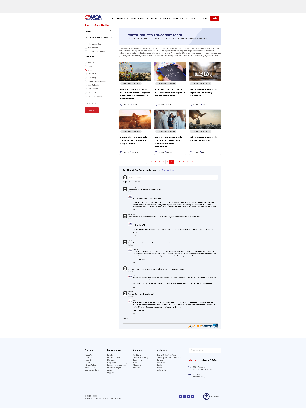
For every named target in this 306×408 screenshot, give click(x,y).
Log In (204, 18)
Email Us (196, 374)
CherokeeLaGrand (133, 188)
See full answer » (211, 207)
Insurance (161, 360)
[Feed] (192, 396)
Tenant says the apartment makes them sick (144, 190)
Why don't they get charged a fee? (141, 294)
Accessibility (215, 396)
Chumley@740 (132, 214)
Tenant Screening (94, 96)
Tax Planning (92, 89)
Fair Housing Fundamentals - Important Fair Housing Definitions (204, 92)
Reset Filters (90, 103)
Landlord (110, 355)
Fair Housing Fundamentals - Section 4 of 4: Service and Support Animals (134, 140)
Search (92, 110)
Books (159, 365)
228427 (130, 292)
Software (161, 362)
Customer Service (171, 283)
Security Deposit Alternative (169, 357)
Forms (135, 362)
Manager (111, 360)
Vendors (136, 367)
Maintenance (93, 74)
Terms (87, 362)
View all (125, 319)
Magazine (137, 365)
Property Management (96, 81)
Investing (91, 66)
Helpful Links (162, 370)
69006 (130, 241)
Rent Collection (93, 85)
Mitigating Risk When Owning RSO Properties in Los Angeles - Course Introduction (170, 92)
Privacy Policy (90, 365)
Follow (130, 192)
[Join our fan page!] (180, 396)
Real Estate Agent (114, 367)
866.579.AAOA (199, 367)
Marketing (91, 77)
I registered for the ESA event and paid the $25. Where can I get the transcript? (156, 269)
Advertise (89, 360)
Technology (92, 92)
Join (215, 18)
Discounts (161, 367)
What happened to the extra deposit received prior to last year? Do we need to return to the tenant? (164, 217)
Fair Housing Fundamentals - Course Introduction (204, 139)
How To (90, 62)
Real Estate (137, 355)
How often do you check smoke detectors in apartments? (149, 243)
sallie (130, 267)
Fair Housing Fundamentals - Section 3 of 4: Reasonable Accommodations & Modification (169, 142)
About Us (88, 355)
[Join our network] (188, 396)
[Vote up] (134, 210)
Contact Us (168, 169)
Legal (89, 70)
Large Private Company (117, 362)
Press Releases (91, 367)
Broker (110, 370)
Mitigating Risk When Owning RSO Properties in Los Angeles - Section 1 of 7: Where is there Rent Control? (135, 94)
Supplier (110, 372)
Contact (88, 357)
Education (137, 360)
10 (188, 161)
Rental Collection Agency (167, 355)
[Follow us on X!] (184, 396)
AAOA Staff (136, 196)
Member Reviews (92, 370)
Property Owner (113, 357)
